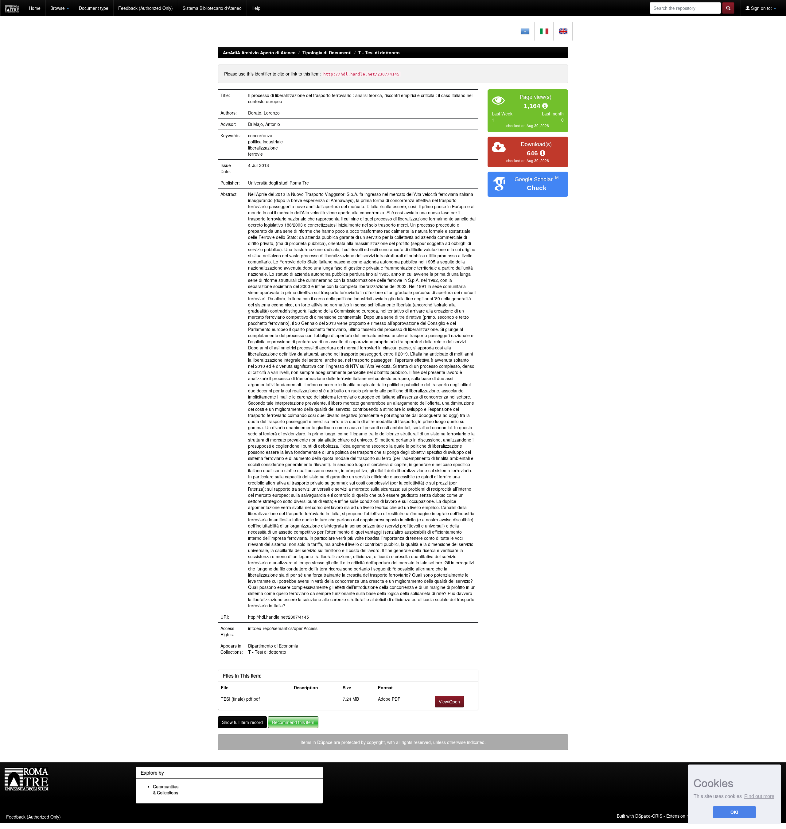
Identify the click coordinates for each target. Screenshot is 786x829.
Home (35, 8)
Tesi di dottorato (379, 52)
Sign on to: (761, 8)
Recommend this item (293, 722)
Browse (58, 8)
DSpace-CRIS (648, 816)
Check (537, 187)
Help (255, 8)
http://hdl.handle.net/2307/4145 (278, 617)
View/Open (449, 702)
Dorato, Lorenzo (264, 113)
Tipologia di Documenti (327, 52)
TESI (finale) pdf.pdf (240, 699)
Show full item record (242, 722)
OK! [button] (734, 812)
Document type (93, 8)
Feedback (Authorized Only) (145, 8)
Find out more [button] (759, 796)
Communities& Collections (165, 789)
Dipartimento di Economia (273, 646)
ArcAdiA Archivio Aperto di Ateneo (259, 52)
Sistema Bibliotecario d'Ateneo (212, 8)
